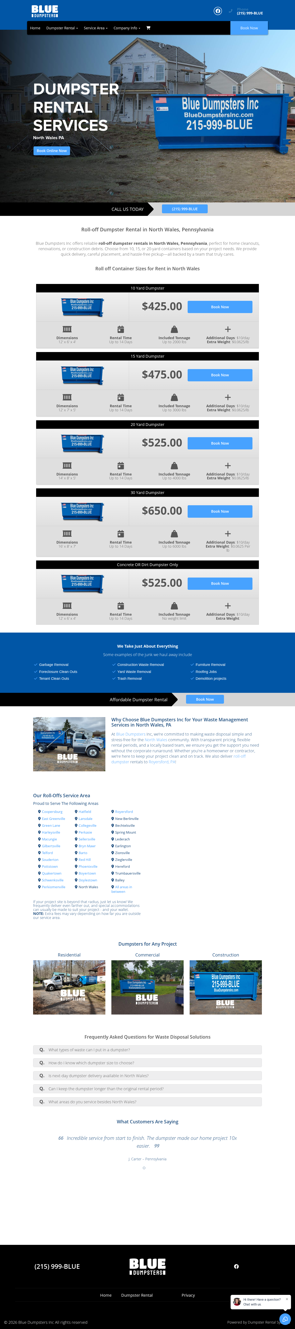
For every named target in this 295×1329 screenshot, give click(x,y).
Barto (83, 852)
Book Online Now (52, 150)
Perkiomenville (53, 887)
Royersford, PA (162, 762)
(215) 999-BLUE (185, 208)
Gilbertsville (51, 846)
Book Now (249, 28)
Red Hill (85, 859)
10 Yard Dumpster (147, 288)
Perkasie (85, 832)
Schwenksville (53, 880)
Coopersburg (52, 811)
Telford (47, 852)
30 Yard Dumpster (147, 492)
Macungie (49, 839)
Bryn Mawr (87, 846)
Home (35, 28)
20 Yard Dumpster (147, 424)
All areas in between (121, 889)
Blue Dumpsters (130, 734)
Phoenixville (88, 866)
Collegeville (88, 825)
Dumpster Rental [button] (61, 28)
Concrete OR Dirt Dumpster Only (147, 564)
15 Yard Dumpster (147, 356)
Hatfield (85, 811)
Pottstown (50, 866)
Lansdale (86, 818)
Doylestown (88, 880)
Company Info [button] (126, 28)
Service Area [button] (95, 28)
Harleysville (51, 832)
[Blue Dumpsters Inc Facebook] (218, 11)
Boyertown (87, 873)
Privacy (188, 1295)
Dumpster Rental (137, 1295)
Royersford (124, 811)
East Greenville (53, 818)
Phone (242, 9)
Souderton (50, 859)
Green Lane (51, 825)
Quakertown (51, 873)
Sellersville (87, 839)
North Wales (156, 739)
